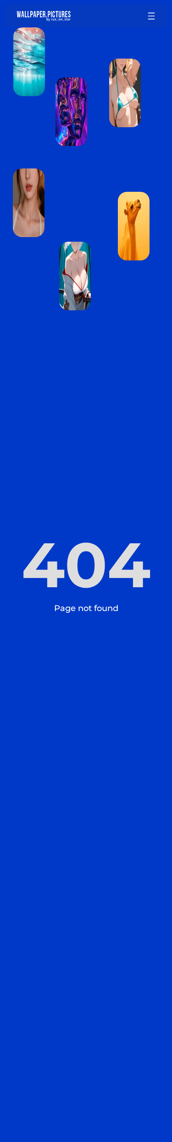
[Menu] (151, 16)
